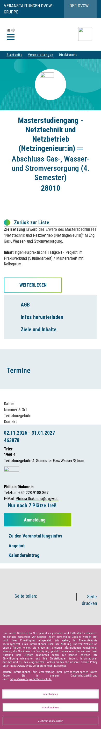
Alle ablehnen (50, 694)
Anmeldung (35, 520)
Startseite (14, 55)
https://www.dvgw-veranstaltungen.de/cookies (38, 665)
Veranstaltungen (40, 55)
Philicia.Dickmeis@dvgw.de (37, 498)
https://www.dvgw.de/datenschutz (31, 679)
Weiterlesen (33, 285)
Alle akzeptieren (50, 707)
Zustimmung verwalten (50, 720)
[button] (54, 577)
